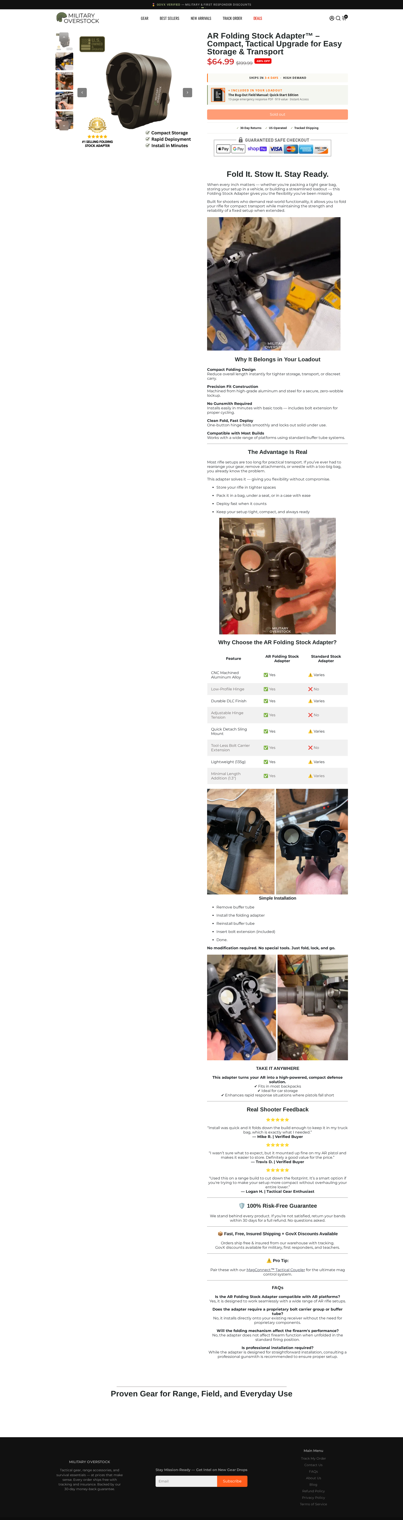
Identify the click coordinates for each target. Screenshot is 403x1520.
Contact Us (313, 1465)
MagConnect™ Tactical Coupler (276, 1270)
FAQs (313, 1471)
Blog (313, 1484)
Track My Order (313, 1458)
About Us (313, 1478)
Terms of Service (313, 1504)
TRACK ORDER (232, 18)
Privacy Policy (313, 1497)
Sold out (277, 114)
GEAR (144, 18)
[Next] (64, 125)
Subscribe (232, 1481)
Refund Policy (313, 1491)
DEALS (258, 18)
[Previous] (64, 37)
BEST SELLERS (169, 18)
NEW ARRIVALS (201, 18)
